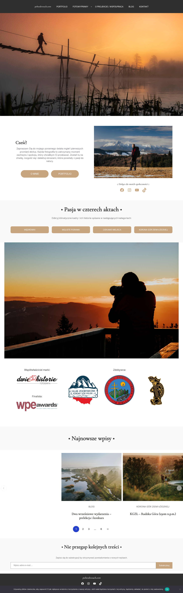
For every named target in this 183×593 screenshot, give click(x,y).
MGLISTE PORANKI (71, 229)
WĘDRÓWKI (29, 229)
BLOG (91, 506)
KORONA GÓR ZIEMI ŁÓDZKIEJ (153, 229)
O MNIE (35, 173)
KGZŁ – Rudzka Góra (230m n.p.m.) (153, 514)
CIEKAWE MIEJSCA (112, 229)
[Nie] (180, 589)
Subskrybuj (164, 565)
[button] (3, 488)
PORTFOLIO (64, 173)
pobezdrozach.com (43, 6)
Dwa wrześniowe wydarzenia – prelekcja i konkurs (91, 516)
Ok (167, 589)
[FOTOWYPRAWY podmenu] (91, 6)
